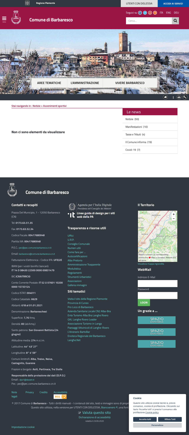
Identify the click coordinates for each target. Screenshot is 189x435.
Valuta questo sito (96, 412)
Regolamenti (75, 273)
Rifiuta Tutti (170, 419)
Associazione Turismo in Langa (85, 324)
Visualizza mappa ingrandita (151, 263)
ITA (161, 13)
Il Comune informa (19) (138, 142)
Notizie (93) (131, 119)
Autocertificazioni (77, 256)
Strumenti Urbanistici (79, 277)
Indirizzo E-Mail (146, 277)
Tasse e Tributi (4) (134, 134)
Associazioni (75, 281)
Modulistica (74, 269)
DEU (176, 13)
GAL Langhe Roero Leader (82, 319)
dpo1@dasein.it (26, 379)
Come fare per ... (77, 252)
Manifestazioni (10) (136, 127)
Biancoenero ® (109, 407)
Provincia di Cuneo (78, 303)
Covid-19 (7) (132, 150)
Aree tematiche (49, 83)
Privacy (30, 392)
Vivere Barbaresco (130, 83)
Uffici (71, 236)
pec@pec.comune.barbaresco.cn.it (35, 247)
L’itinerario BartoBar (79, 332)
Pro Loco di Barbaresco (80, 307)
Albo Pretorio (75, 260)
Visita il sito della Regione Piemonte (87, 299)
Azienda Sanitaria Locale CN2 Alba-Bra (89, 311)
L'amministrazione (85, 83)
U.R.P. (71, 240)
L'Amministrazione (92, 97)
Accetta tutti (145, 419)
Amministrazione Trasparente (84, 264)
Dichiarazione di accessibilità (94, 417)
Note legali (14, 394)
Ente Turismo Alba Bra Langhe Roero (88, 315)
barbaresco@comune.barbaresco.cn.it (37, 254)
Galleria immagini (77, 285)
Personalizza (157, 425)
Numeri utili (74, 248)
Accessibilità (60, 392)
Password (143, 289)
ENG (168, 13)
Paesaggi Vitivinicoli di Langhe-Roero (88, 328)
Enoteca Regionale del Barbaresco (87, 336)
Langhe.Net (74, 340)
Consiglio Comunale (79, 244)
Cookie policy (152, 412)
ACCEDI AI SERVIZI (173, 3)
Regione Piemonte (45, 3)
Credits (43, 392)
